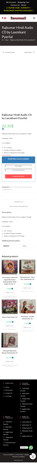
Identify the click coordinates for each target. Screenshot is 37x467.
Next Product (28, 52)
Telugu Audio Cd (27, 428)
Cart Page (8, 396)
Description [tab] (18, 202)
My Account (11, 2)
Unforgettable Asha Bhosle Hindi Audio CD (9, 352)
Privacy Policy (19, 454)
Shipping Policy (28, 454)
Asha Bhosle (5, 365)
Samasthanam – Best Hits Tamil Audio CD (27, 278)
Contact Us (15, 5)
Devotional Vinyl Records (9, 444)
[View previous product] (3, 52)
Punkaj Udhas (12, 297)
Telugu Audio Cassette (25, 400)
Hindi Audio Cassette (24, 395)
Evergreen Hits (10, 296)
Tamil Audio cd (30, 291)
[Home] (2, 40)
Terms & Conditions (8, 454)
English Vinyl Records (8, 433)
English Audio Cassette (25, 410)
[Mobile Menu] (34, 18)
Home (7, 387)
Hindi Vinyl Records (7, 428)
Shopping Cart (23, 2)
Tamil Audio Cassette (24, 390)
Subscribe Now (19, 176)
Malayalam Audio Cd (26, 432)
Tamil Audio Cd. (27, 422)
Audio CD (13, 187)
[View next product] (33, 52)
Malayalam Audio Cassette (26, 405)
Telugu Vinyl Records (8, 439)
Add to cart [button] (9, 292)
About (23, 5)
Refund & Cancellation (18, 456)
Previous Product (10, 52)
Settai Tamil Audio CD (9, 317)
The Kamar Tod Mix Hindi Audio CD (27, 318)
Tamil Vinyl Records (7, 423)
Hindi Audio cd (20, 187)
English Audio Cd (27, 436)
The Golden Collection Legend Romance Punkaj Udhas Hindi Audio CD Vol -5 (9, 281)
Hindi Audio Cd (26, 425)
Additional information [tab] (18, 206)
